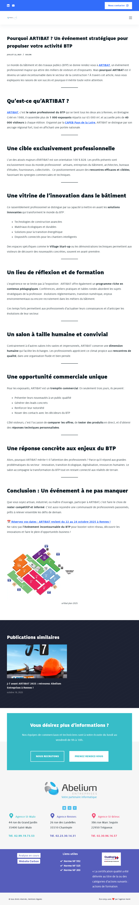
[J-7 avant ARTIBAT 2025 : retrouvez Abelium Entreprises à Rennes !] (37, 661)
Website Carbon (29, 861)
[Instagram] (69, 808)
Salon (28, 55)
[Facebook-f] (75, 808)
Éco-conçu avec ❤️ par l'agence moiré (114, 899)
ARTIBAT (104, 65)
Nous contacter (116, 5)
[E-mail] (13, 5)
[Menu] (130, 17)
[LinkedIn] (8, 5)
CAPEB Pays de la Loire (80, 122)
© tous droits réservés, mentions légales (25, 899)
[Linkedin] (64, 808)
